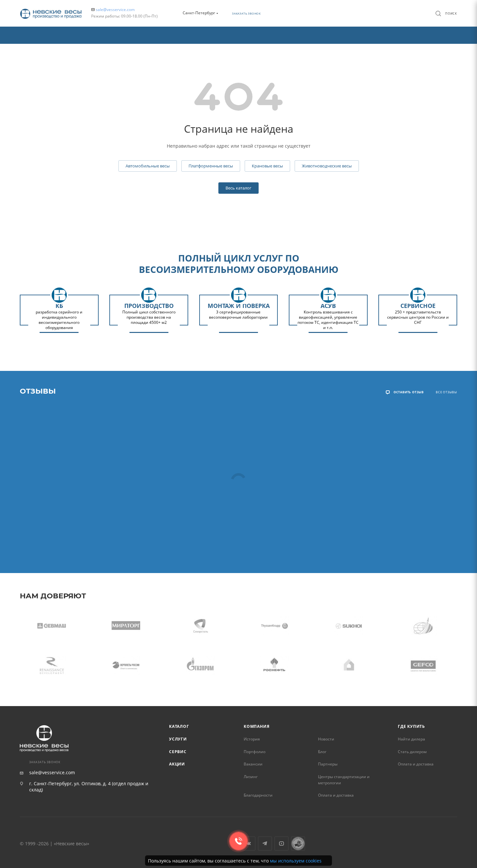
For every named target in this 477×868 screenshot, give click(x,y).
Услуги (178, 739)
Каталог (179, 726)
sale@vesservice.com (115, 9)
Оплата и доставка (336, 795)
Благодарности (258, 795)
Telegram (265, 843)
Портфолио (254, 751)
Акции (177, 764)
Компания (256, 726)
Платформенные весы (211, 166)
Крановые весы (267, 166)
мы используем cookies (296, 861)
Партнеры (327, 764)
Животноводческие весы (327, 166)
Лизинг (251, 776)
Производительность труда (298, 843)
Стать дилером (412, 751)
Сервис (178, 751)
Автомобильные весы (148, 166)
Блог (322, 751)
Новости (326, 739)
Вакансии (253, 764)
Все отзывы (446, 392)
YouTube (281, 843)
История (252, 739)
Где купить (411, 726)
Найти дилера (411, 739)
